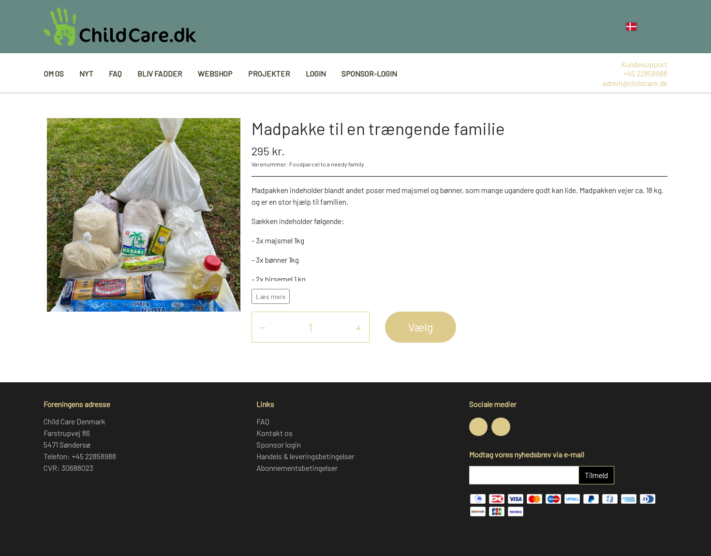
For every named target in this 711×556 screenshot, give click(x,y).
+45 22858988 (645, 73)
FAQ (115, 73)
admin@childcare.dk (635, 83)
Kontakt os (274, 432)
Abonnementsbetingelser (297, 467)
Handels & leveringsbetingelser (305, 456)
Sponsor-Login (369, 73)
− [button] (263, 327)
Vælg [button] (420, 327)
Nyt (86, 73)
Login (316, 73)
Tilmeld (596, 475)
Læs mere (270, 296)
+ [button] (358, 327)
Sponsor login (278, 444)
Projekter (269, 73)
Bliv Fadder (159, 73)
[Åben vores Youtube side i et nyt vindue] (500, 427)
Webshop (215, 73)
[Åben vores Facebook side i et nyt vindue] (478, 427)
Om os (54, 73)
